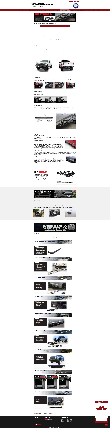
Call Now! (104, 408)
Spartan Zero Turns (90, 10)
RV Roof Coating (17, 10)
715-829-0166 (51, 413)
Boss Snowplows (40, 10)
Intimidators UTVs (31, 10)
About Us (97, 10)
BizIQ (96, 421)
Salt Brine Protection (55, 10)
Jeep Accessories (72, 10)
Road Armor (55, 25)
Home (11, 10)
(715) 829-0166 (74, 1)
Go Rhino (45, 25)
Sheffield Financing (81, 10)
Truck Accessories (64, 10)
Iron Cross (65, 25)
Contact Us (38, 424)
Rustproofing (47, 10)
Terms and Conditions (58, 427)
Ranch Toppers (24, 10)
